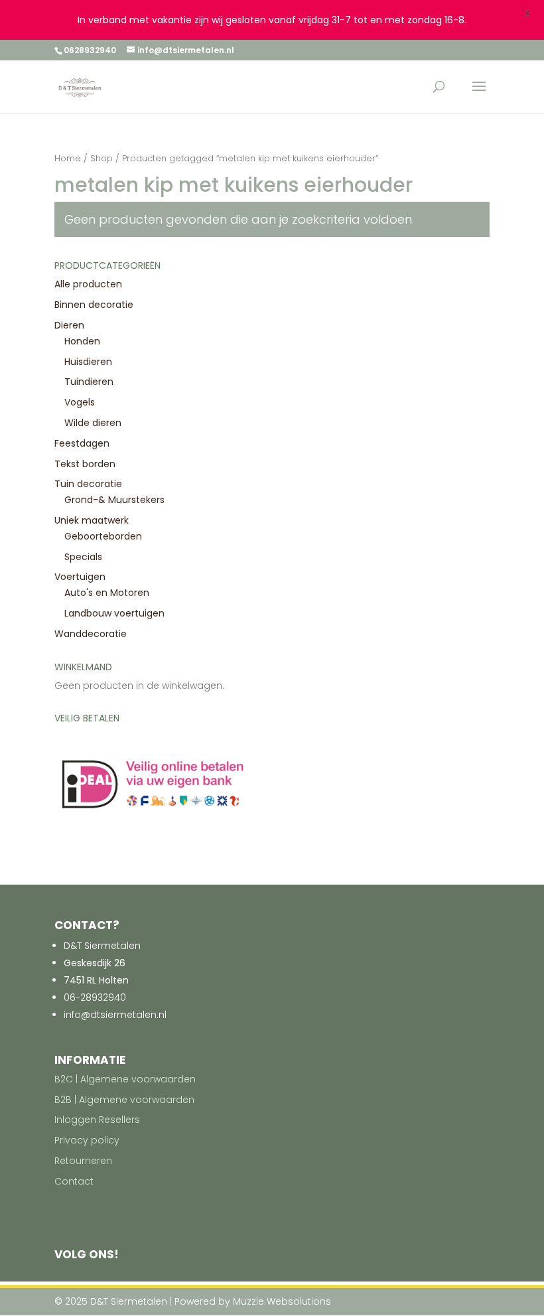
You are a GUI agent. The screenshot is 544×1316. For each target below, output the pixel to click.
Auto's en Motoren (106, 592)
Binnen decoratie (93, 304)
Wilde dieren (92, 422)
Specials (83, 556)
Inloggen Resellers (97, 1119)
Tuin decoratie (88, 483)
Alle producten (88, 284)
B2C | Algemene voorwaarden (125, 1079)
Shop (101, 158)
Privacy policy (86, 1140)
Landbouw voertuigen (114, 613)
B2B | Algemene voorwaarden (124, 1099)
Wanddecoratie (90, 633)
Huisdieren (88, 361)
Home (67, 158)
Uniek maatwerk (91, 520)
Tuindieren (88, 381)
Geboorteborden (103, 536)
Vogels (79, 402)
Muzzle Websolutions (282, 1301)
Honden (82, 341)
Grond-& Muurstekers (114, 499)
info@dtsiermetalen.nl (115, 1014)
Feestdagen (81, 443)
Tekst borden (84, 464)
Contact (74, 1181)
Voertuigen (79, 576)
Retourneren (83, 1160)
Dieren (69, 325)
